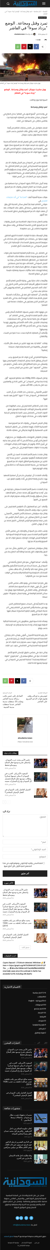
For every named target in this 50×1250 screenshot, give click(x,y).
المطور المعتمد (9, 1236)
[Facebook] (36, 46)
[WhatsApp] (18, 46)
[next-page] (4, 802)
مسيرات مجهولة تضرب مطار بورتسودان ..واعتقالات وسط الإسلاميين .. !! (21, 1117)
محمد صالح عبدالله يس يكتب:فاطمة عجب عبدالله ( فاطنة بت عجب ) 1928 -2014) (17, 923)
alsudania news (19, 34)
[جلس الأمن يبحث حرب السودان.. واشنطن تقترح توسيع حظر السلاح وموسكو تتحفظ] (40, 763)
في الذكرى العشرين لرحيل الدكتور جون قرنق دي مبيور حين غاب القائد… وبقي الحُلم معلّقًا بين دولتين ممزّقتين (18, 1144)
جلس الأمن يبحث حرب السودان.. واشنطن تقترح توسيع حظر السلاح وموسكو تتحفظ (17, 762)
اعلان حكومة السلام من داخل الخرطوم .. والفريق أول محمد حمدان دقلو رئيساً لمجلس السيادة (18, 1131)
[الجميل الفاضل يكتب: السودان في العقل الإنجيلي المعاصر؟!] (40, 793)
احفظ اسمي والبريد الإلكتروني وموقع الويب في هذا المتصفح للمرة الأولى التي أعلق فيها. (23, 864)
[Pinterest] (24, 46)
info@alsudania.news (22, 1225)
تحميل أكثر (26, 947)
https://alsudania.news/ (25, 741)
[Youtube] (17, 1218)
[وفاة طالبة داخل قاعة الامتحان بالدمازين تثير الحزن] (40, 1159)
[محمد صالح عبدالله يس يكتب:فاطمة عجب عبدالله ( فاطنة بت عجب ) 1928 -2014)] (40, 924)
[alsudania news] (35, 34)
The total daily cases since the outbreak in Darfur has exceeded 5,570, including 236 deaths (22, 971)
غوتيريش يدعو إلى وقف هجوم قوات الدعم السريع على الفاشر (36, 699)
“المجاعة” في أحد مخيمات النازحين (26, 199)
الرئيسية (45, 11)
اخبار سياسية (37, 11)
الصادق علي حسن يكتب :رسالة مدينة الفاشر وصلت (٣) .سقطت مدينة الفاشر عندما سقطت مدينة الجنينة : (13, 701)
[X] (30, 46)
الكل (45, 1043)
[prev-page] (8, 802)
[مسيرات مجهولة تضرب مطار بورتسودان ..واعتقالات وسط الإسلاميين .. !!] (40, 1118)
